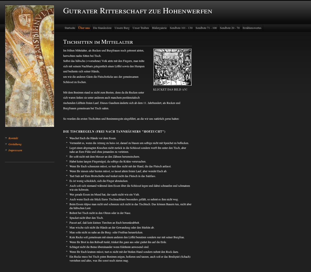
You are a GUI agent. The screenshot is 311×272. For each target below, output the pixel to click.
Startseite (70, 28)
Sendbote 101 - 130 (181, 28)
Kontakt (13, 138)
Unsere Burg (122, 28)
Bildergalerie (159, 28)
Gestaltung (15, 144)
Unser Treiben (141, 28)
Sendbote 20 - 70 (230, 28)
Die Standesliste (102, 28)
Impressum (15, 150)
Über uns (84, 28)
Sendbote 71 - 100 (206, 28)
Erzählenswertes (252, 28)
